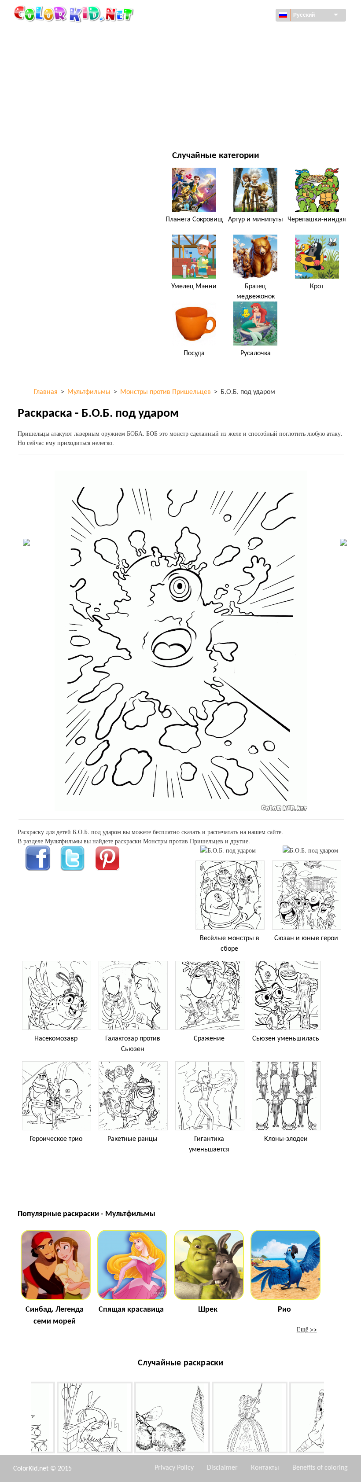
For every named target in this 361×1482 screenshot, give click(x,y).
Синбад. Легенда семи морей (55, 1315)
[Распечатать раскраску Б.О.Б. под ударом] (228, 850)
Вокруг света (228, 35)
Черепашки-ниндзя (316, 219)
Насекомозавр (55, 1038)
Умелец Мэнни (194, 286)
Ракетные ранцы (132, 1139)
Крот (317, 286)
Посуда (194, 353)
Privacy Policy (174, 1467)
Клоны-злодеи (286, 1139)
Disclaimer (222, 1467)
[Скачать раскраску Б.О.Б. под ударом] (310, 850)
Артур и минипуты (255, 219)
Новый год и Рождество (245, 107)
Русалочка (255, 353)
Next (330, 1419)
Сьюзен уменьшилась (285, 1038)
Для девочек (228, 71)
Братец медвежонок (255, 291)
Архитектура (56, 53)
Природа (222, 125)
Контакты (265, 1467)
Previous (24, 1419)
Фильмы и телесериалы (73, 125)
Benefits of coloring (320, 1467)
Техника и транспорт (68, 35)
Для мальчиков (233, 89)
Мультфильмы (60, 71)
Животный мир (232, 53)
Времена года (58, 89)
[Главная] (75, 13)
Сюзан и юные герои (306, 938)
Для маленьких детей (70, 107)
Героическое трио (56, 1139)
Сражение (209, 1038)
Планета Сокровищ (194, 219)
